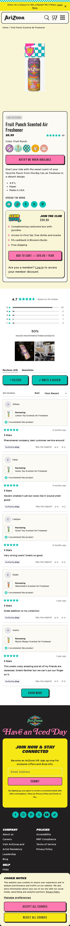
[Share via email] (9, 204)
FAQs (6, 869)
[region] (35, 351)
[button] (35, 307)
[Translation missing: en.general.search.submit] (47, 17)
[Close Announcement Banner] (65, 6)
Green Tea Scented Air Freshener (31, 471)
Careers (7, 839)
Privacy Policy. (53, 892)
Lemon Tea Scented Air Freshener (31, 415)
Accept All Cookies (35, 906)
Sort (37, 393)
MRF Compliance (46, 839)
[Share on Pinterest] (42, 204)
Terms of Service (46, 844)
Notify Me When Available (35, 160)
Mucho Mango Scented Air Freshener (33, 641)
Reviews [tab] (10, 371)
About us (8, 834)
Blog (5, 859)
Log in (39, 267)
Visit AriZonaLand (13, 844)
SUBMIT (35, 781)
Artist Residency (12, 849)
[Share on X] (34, 204)
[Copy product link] (17, 204)
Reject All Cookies (35, 917)
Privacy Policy (42, 794)
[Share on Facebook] (25, 204)
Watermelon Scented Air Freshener (32, 586)
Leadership (9, 854)
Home (5, 27)
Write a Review (51, 381)
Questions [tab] (28, 371)
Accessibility (43, 834)
